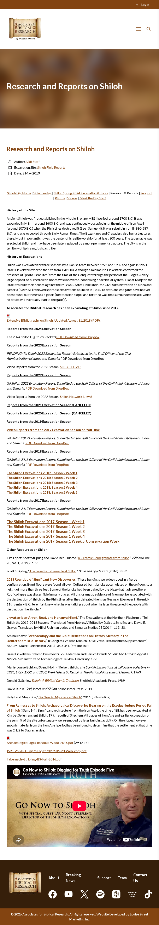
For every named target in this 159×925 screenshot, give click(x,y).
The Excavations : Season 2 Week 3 (42, 482)
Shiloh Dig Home (19, 193)
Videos (72, 198)
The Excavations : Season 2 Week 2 (42, 477)
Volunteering (42, 193)
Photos (60, 198)
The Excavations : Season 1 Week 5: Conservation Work (63, 541)
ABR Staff (32, 161)
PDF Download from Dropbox (77, 337)
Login (145, 4)
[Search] (148, 29)
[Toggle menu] (138, 29)
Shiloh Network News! (76, 396)
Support (146, 193)
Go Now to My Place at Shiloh (60, 697)
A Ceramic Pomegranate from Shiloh (103, 558)
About (53, 877)
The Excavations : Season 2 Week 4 (42, 487)
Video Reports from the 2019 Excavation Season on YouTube (53, 430)
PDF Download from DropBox (47, 388)
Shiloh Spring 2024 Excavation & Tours (81, 193)
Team (122, 877)
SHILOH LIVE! (70, 367)
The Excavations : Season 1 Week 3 (45, 531)
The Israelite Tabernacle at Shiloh (52, 571)
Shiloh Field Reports (51, 167)
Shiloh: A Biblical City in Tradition (55, 680)
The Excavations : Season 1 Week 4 (45, 536)
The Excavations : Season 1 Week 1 (45, 521)
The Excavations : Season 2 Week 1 (42, 473)
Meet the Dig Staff (93, 198)
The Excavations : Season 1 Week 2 (45, 526)
